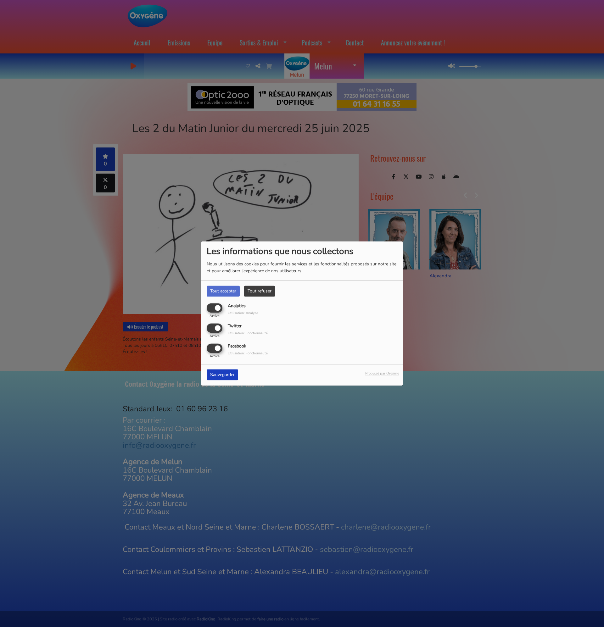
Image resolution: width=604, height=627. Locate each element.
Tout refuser (259, 291)
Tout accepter (223, 291)
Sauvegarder (222, 375)
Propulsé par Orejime (382, 373)
